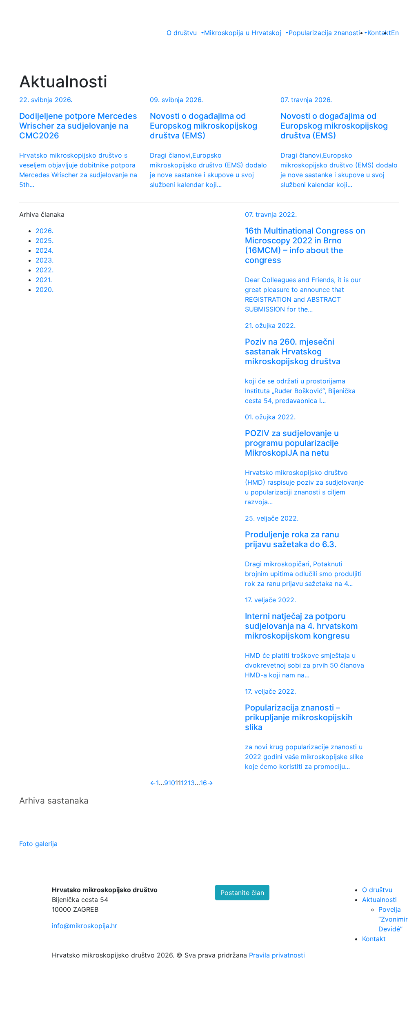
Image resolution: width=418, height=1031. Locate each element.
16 (203, 783)
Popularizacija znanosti (324, 33)
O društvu (182, 33)
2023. (44, 260)
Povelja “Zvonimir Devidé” (393, 919)
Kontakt (379, 33)
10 (171, 783)
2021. (44, 280)
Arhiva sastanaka (54, 800)
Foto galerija (39, 843)
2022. (44, 270)
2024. (44, 250)
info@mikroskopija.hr (84, 926)
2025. (44, 240)
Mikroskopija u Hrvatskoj (242, 33)
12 (184, 783)
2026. (44, 231)
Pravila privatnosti (277, 955)
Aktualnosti (379, 899)
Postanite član (242, 892)
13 (191, 783)
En (395, 33)
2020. (44, 289)
